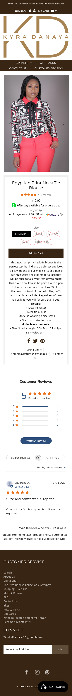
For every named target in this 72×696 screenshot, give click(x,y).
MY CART (47, 10)
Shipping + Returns (15, 589)
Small (38, 233)
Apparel (22, 63)
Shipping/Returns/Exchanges (29, 354)
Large (25, 242)
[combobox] (51, 467)
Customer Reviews (49, 68)
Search (8, 572)
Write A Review (36, 440)
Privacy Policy (12, 609)
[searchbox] (20, 458)
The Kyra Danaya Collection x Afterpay (27, 585)
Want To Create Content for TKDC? (25, 618)
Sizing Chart (34, 349)
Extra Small (21, 233)
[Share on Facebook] (28, 342)
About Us (9, 576)
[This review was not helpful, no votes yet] (61, 528)
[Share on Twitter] (35, 342)
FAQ (6, 597)
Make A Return (13, 593)
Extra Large (42, 242)
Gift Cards (48, 63)
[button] (35, 214)
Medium (53, 233)
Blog (6, 605)
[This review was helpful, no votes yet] (55, 528)
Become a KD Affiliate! (17, 622)
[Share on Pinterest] (42, 342)
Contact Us (17, 68)
